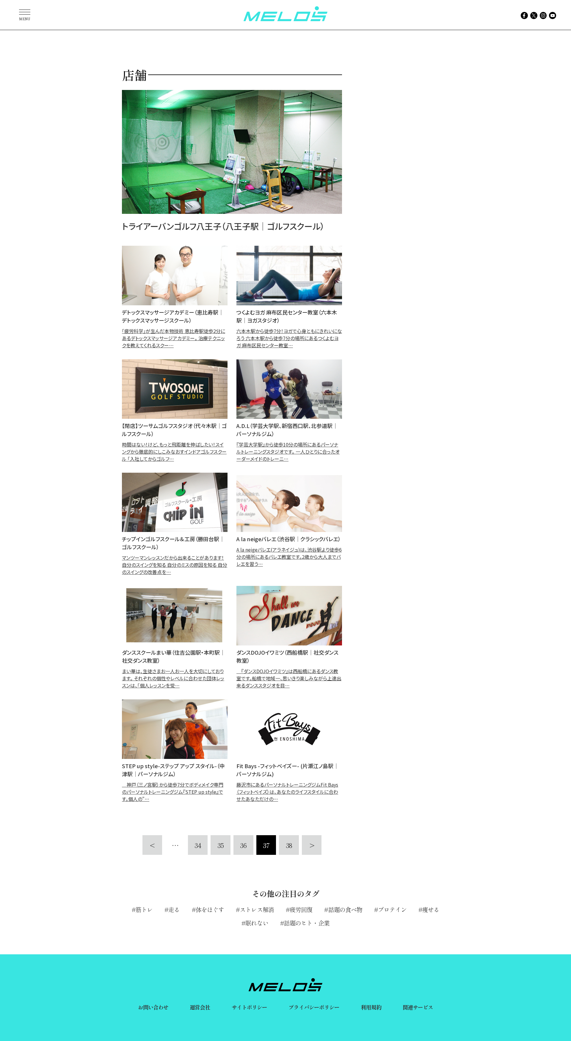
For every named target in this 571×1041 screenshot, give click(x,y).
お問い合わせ (153, 1007)
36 (243, 845)
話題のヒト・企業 (307, 923)
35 (220, 845)
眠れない (256, 923)
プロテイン (392, 909)
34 (197, 845)
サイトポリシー (249, 1007)
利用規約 (371, 1007)
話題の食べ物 (345, 909)
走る (174, 909)
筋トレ (144, 909)
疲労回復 (301, 909)
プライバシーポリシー (313, 1007)
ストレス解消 (257, 909)
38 (289, 845)
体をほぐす (210, 909)
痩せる (430, 909)
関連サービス (418, 1007)
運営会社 (200, 1007)
